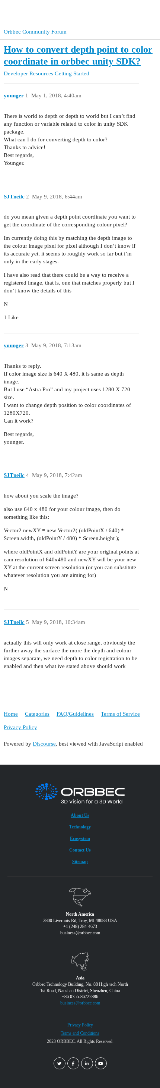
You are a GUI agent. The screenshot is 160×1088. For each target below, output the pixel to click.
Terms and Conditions (80, 1033)
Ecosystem (80, 838)
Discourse (44, 744)
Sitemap (80, 861)
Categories (37, 714)
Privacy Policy (20, 727)
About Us (80, 815)
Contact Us (80, 850)
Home (11, 714)
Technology (80, 827)
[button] (140, 12)
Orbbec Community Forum (35, 32)
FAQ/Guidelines (75, 714)
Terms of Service (120, 714)
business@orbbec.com (80, 1003)
